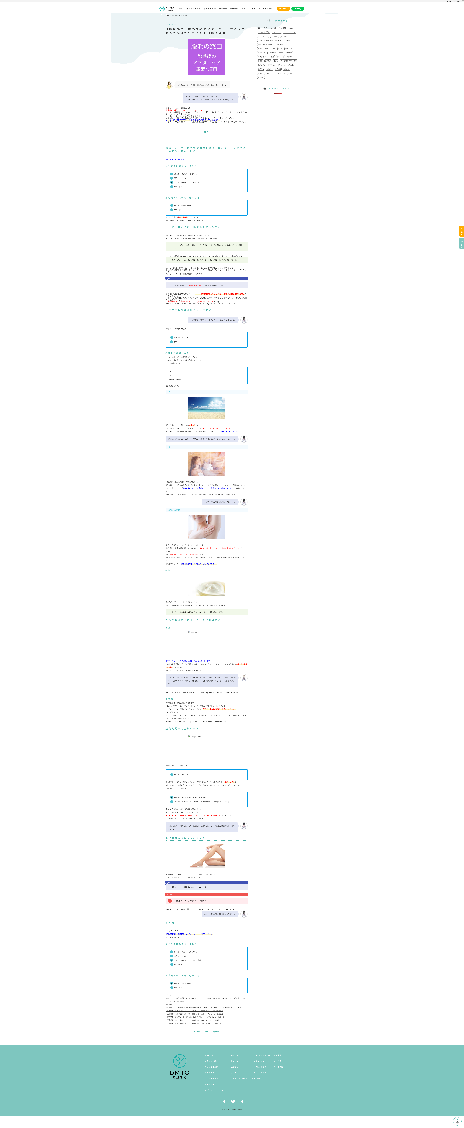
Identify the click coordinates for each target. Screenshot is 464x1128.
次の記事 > (217, 1032)
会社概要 (210, 1084)
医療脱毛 (235, 1067)
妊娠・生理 (288, 48)
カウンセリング (263, 36)
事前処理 (278, 40)
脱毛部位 (286, 69)
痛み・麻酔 (280, 57)
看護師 (260, 61)
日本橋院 (279, 1067)
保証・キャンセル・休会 (266, 44)
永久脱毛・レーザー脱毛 (266, 57)
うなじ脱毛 (282, 28)
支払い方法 (273, 53)
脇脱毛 (276, 61)
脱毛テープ (281, 65)
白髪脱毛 (289, 57)
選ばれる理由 (212, 1061)
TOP (181, 9)
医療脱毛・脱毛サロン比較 (267, 48)
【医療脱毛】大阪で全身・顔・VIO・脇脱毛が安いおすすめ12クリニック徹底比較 (194, 1014)
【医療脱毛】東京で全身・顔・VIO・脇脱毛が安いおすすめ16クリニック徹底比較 (194, 1011)
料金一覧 (234, 9)
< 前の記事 (196, 1032)
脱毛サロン (271, 65)
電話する (462, 244)
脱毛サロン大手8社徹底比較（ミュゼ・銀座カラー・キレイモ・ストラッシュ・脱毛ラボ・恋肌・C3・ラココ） (205, 1008)
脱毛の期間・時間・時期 (289, 61)
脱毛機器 (278, 69)
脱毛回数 (261, 69)
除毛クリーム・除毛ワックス (276, 73)
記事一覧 (175, 16)
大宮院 (279, 1055)
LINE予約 (297, 9)
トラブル (284, 36)
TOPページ (212, 1055)
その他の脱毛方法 (264, 32)
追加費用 (261, 73)
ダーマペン (235, 1073)
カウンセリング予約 (262, 1055)
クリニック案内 (248, 9)
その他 (291, 28)
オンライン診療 (266, 9)
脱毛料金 (269, 69)
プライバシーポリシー (216, 1090)
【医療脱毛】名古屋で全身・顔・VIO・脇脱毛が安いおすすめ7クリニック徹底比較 (195, 1017)
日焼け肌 (289, 53)
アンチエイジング (289, 32)
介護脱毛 (287, 40)
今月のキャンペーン (262, 1061)
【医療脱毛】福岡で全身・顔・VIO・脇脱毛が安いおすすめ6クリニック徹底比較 (194, 1020)
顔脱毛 (290, 73)
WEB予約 (282, 9)
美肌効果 (268, 61)
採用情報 (257, 1078)
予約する (462, 232)
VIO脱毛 (273, 28)
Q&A (259, 28)
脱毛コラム (261, 65)
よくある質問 (210, 9)
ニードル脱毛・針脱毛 (265, 40)
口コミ (280, 48)
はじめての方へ (193, 9)
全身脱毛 (280, 44)
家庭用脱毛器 (262, 53)
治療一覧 (223, 9)
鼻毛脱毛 (261, 77)
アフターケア (276, 32)
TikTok (266, 28)
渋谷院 (279, 1061)
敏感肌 (281, 53)
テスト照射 (274, 36)
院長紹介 (210, 1073)
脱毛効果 (291, 65)
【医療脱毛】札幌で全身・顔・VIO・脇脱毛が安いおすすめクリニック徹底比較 (194, 1023)
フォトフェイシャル (239, 1078)
